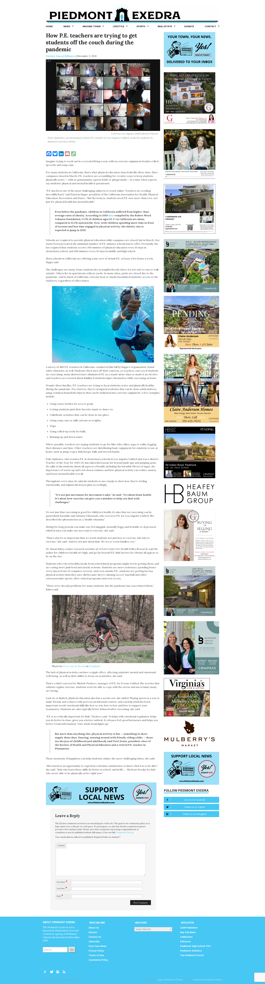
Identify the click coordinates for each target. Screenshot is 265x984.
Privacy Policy (96, 950)
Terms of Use (96, 955)
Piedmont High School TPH (195, 946)
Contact (211, 26)
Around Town (92, 26)
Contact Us (95, 936)
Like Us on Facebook (194, 799)
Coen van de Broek (74, 666)
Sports (141, 26)
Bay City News (188, 932)
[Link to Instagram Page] (59, 970)
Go (71, 949)
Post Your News (97, 946)
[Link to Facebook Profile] (46, 970)
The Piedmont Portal (192, 955)
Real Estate (165, 26)
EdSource (185, 941)
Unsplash (94, 666)
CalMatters (186, 936)
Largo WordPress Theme (170, 979)
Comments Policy (123, 832)
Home (49, 26)
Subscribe (94, 941)
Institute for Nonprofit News (207, 979)
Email (60, 895)
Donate (189, 26)
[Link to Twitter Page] (52, 970)
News (67, 26)
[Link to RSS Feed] (64, 970)
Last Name (62, 888)
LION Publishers (189, 927)
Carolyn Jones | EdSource (61, 56)
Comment (61, 845)
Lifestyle (119, 26)
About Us (94, 927)
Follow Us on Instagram (195, 814)
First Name (62, 881)
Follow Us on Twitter (194, 807)
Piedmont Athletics (191, 950)
